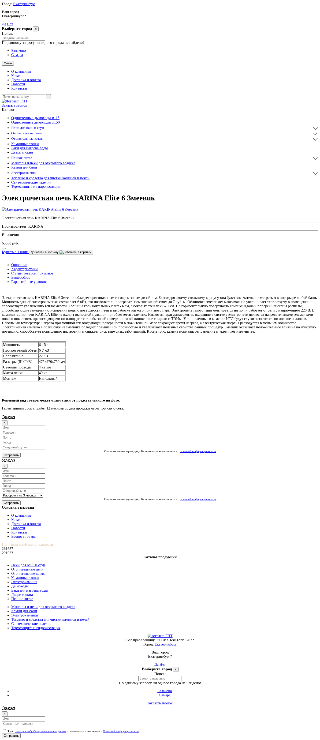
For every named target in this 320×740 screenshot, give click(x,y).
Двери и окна (22, 152)
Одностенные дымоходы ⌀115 (35, 118)
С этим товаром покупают (32, 273)
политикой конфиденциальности (198, 451)
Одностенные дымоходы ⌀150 (35, 122)
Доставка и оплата (26, 80)
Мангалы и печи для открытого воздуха (43, 163)
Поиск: (7, 33)
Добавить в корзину (45, 252)
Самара (17, 55)
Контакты (19, 88)
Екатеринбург (24, 4)
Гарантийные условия (29, 282)
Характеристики (24, 269)
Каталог (17, 76)
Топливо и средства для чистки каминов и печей (50, 178)
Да (4, 24)
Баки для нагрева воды (29, 148)
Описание (19, 265)
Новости (18, 84)
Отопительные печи (26, 133)
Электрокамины (24, 582)
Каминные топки (25, 144)
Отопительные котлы (27, 138)
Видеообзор (20, 277)
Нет (10, 24)
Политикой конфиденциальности (121, 731)
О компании (21, 71)
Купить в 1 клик (15, 252)
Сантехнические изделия (31, 182)
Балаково (18, 51)
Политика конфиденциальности (27, 544)
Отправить (11, 455)
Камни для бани (24, 167)
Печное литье (21, 158)
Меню (8, 63)
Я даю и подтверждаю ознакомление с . (73, 731)
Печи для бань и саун (27, 128)
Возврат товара (23, 536)
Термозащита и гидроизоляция (35, 186)
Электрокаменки (24, 173)
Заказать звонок (14, 105)
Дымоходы (20, 586)
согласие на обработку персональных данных (40, 731)
